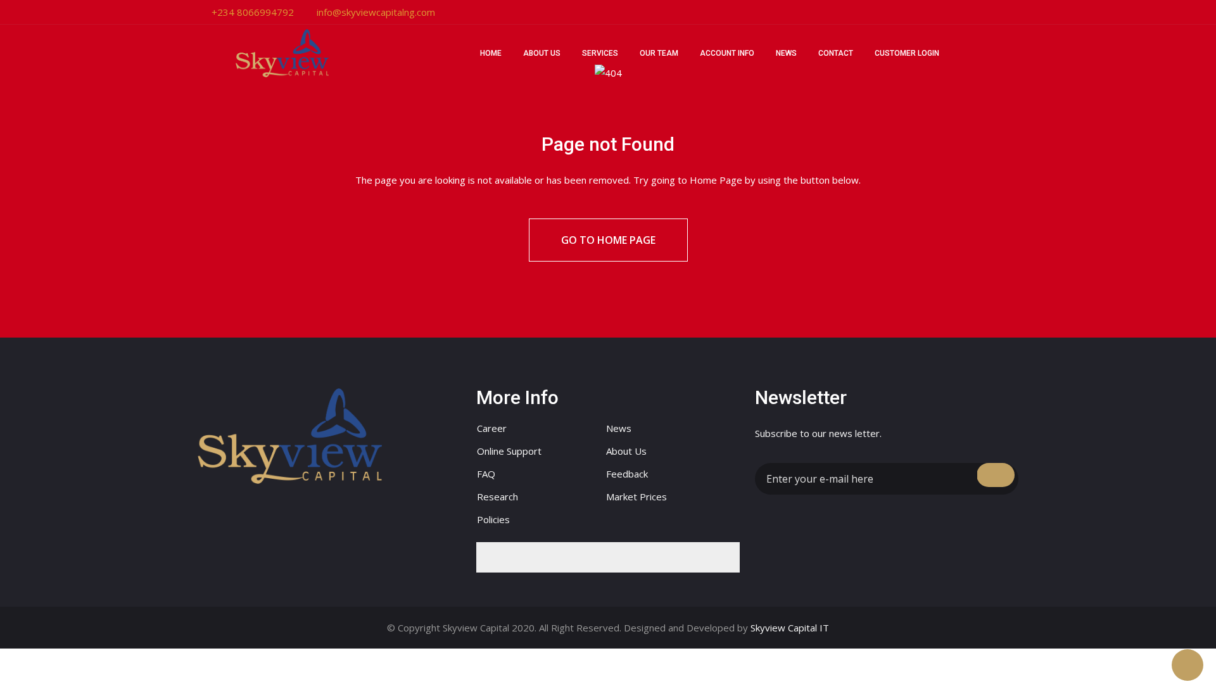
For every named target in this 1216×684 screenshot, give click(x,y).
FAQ (486, 473)
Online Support (509, 451)
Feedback (627, 473)
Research (497, 496)
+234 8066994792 (253, 12)
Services (600, 53)
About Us (541, 53)
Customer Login (907, 53)
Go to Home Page (608, 240)
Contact (835, 53)
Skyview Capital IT (789, 627)
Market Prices (636, 496)
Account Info (727, 53)
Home (491, 53)
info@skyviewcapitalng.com (376, 12)
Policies (493, 519)
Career (492, 428)
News (786, 53)
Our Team (659, 53)
